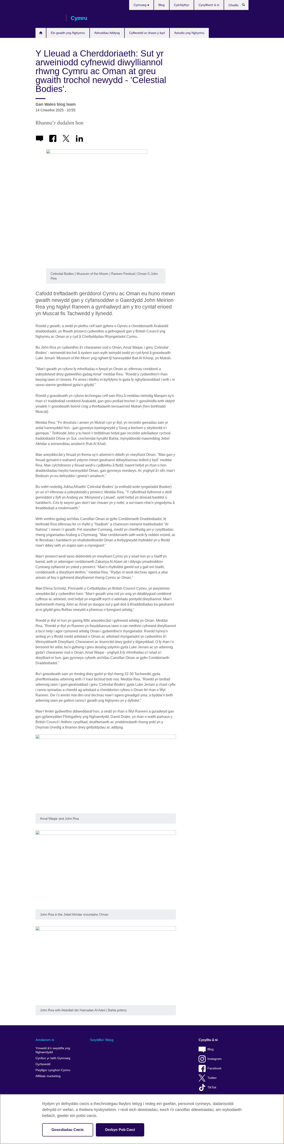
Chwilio (245, 6)
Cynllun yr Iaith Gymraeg (53, 1058)
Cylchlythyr (181, 5)
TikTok (211, 1087)
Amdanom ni (45, 1040)
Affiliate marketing (48, 1076)
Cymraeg (140, 5)
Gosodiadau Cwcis (67, 1130)
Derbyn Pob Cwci (120, 1130)
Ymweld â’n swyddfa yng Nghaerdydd (53, 1050)
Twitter (212, 1078)
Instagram (214, 1058)
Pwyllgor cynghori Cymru (53, 1070)
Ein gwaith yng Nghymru (68, 33)
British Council (49, 18)
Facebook (214, 1068)
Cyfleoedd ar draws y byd (147, 33)
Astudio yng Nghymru (189, 33)
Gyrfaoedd (43, 1064)
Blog (161, 5)
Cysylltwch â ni (209, 5)
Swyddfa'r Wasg (101, 1040)
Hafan (41, 33)
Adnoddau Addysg (107, 33)
